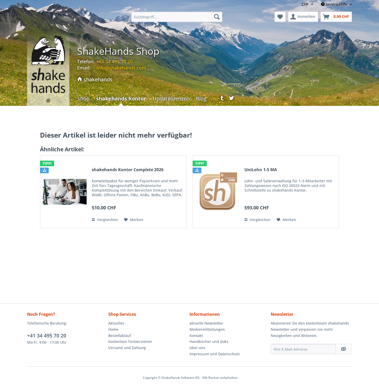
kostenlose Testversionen (130, 341)
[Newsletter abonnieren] (343, 349)
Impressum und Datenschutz (215, 353)
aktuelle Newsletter (206, 323)
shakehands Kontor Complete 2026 (127, 169)
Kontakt (196, 335)
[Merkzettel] (280, 17)
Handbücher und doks (209, 341)
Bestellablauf (119, 335)
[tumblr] (220, 99)
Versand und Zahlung (127, 347)
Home (113, 329)
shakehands (97, 79)
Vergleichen (107, 219)
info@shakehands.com (121, 68)
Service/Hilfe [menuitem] (336, 4)
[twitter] (231, 99)
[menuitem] (176, 17)
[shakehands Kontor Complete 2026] (65, 192)
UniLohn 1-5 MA (260, 169)
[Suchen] (216, 17)
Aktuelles (116, 323)
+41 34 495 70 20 (46, 335)
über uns (197, 347)
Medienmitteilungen (207, 329)
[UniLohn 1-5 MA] (217, 192)
